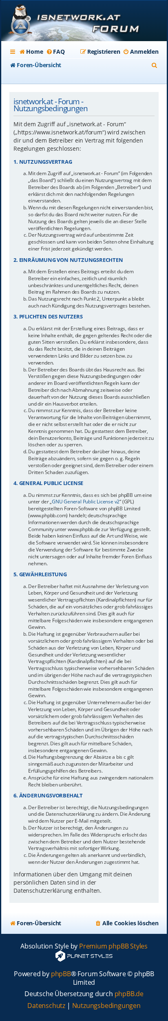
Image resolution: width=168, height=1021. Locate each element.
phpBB (61, 974)
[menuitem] (31, 51)
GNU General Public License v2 (85, 501)
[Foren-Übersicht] (84, 21)
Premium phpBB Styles (113, 946)
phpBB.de (129, 994)
